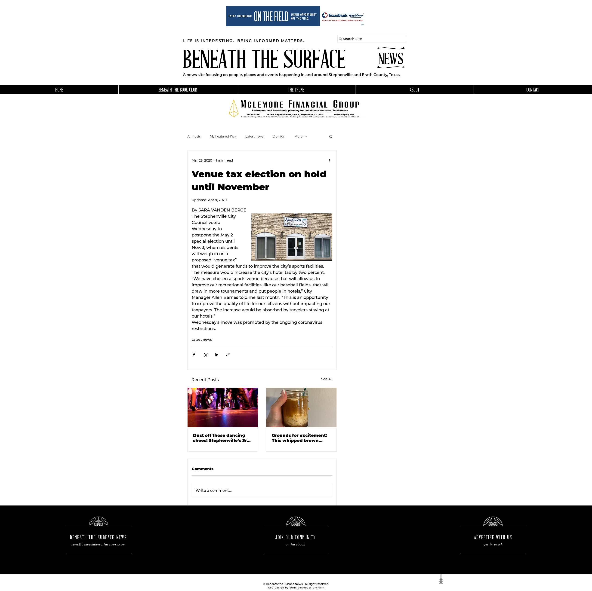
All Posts (193, 136)
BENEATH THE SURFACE (264, 61)
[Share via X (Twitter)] (205, 354)
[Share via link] (228, 354)
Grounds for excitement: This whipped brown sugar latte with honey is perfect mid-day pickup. (300, 438)
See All (327, 379)
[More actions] (329, 160)
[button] (331, 136)
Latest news (254, 136)
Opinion (278, 136)
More (298, 136)
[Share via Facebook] (194, 354)
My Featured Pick (223, 136)
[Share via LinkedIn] (216, 354)
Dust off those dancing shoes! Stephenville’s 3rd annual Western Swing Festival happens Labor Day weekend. (221, 438)
